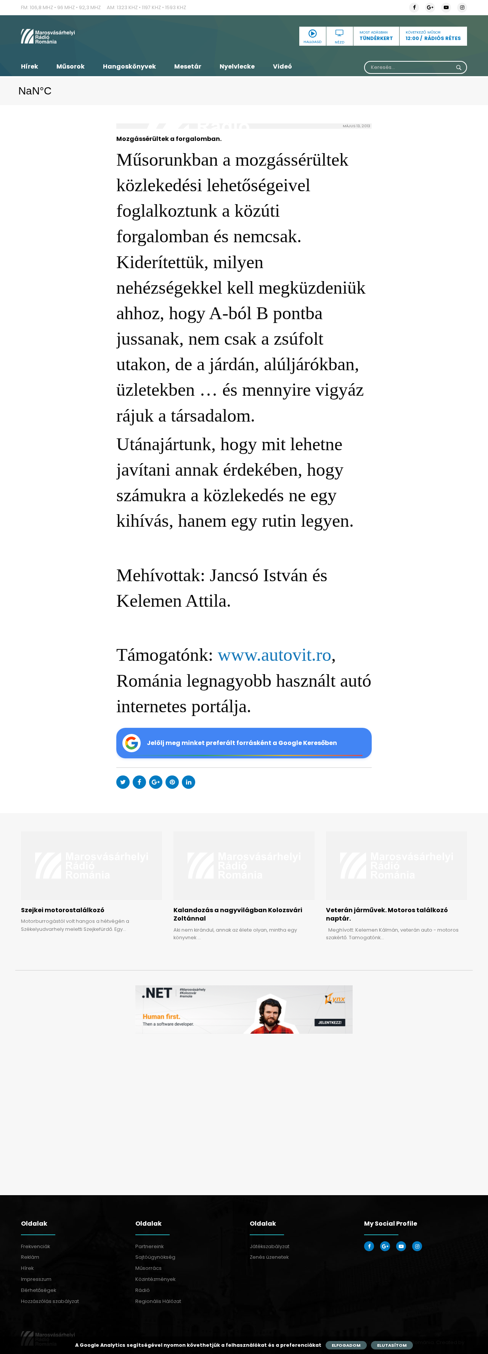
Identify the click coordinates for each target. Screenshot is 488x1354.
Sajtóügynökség (155, 1257)
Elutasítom (392, 1345)
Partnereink (149, 1246)
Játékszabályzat (269, 1246)
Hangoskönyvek (129, 66)
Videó (282, 66)
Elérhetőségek (38, 1290)
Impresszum (36, 1279)
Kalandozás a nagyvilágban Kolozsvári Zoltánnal (237, 914)
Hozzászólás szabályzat (50, 1301)
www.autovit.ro (274, 654)
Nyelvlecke (237, 66)
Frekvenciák (35, 1246)
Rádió (142, 1290)
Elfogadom (346, 1345)
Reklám (30, 1257)
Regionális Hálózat (158, 1301)
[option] (244, 1009)
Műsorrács (148, 1268)
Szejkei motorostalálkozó (62, 910)
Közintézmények (155, 1279)
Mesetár (187, 66)
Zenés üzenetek (269, 1257)
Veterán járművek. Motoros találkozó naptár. (387, 914)
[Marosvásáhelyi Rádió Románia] (91, 36)
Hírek (29, 66)
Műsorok (70, 66)
